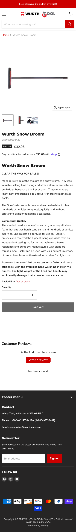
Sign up (55, 458)
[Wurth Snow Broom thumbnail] (7, 120)
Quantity (6, 287)
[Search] (69, 24)
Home (5, 35)
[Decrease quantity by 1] (6, 295)
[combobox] (33, 24)
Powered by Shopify (38, 525)
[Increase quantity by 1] (32, 295)
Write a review (38, 360)
